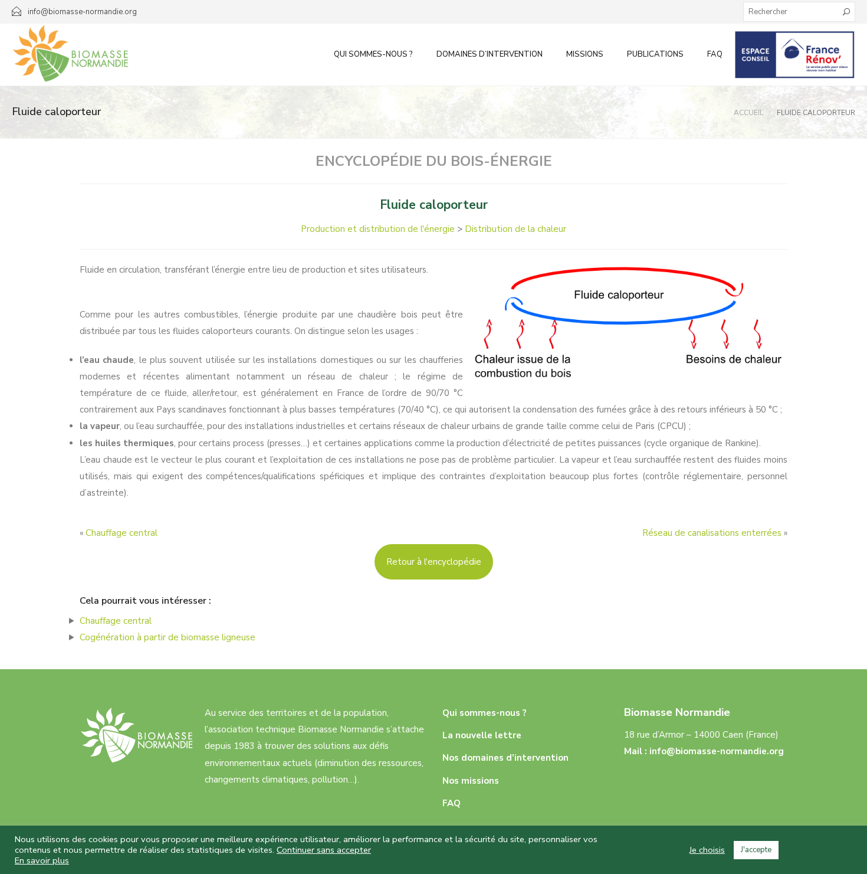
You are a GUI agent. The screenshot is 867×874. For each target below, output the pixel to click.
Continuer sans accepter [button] (324, 850)
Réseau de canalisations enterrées (711, 533)
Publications (655, 54)
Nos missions (470, 781)
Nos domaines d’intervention (505, 758)
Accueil (748, 112)
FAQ (714, 54)
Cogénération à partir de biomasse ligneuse (167, 637)
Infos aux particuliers (794, 54)
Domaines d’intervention (489, 54)
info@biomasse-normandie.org (716, 751)
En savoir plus (42, 860)
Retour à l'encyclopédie (433, 562)
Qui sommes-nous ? (373, 54)
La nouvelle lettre (481, 735)
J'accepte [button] (756, 849)
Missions (584, 54)
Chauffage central (121, 533)
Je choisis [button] (707, 849)
